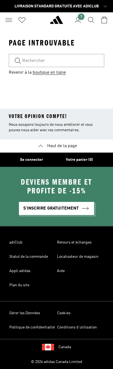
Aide (61, 271)
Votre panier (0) (79, 160)
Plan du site (19, 285)
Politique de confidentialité (32, 327)
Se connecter (31, 160)
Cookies (63, 313)
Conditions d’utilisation (77, 327)
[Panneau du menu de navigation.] (8, 20)
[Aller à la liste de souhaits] (22, 20)
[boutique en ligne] (56, 22)
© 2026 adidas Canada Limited (56, 362)
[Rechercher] (91, 20)
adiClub (15, 242)
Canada (64, 347)
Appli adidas (19, 271)
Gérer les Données (24, 313)
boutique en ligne (49, 72)
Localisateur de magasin (77, 257)
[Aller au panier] (104, 20)
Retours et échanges (74, 242)
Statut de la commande (28, 257)
